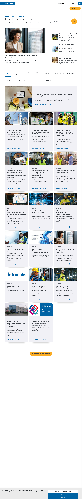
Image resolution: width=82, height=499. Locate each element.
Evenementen (30, 8)
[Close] (80, 493)
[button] (61, 3)
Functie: (8, 80)
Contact (75, 8)
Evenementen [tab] (71, 73)
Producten (13, 8)
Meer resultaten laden (41, 354)
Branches (4, 8)
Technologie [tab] (47, 73)
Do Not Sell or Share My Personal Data (63, 491)
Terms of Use (13, 493)
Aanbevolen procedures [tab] (16, 73)
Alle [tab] (8, 73)
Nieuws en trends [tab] (37, 74)
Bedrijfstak (22, 80)
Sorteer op (48, 80)
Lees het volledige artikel (42, 104)
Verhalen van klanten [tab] (27, 74)
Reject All (63, 494)
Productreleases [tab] (59, 73)
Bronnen (21, 8)
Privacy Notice (21, 493)
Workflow (34, 80)
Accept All (63, 497)
